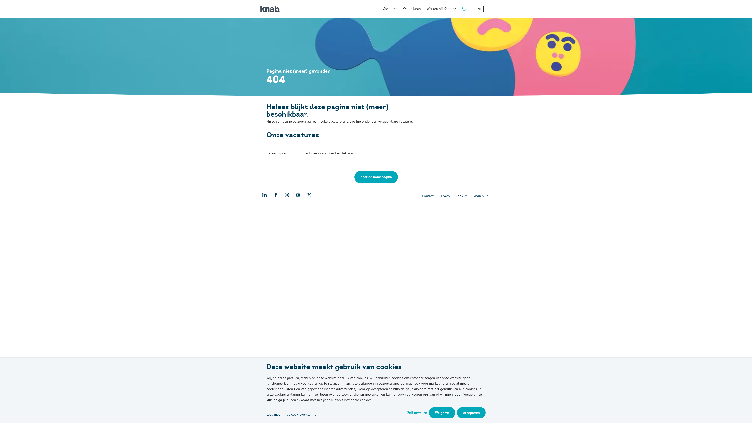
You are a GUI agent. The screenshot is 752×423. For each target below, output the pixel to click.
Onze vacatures (292, 135)
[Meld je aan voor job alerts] (464, 9)
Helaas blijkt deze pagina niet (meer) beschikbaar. (327, 111)
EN (488, 9)
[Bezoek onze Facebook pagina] (276, 196)
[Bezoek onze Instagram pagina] (287, 196)
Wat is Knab (412, 8)
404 (275, 80)
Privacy (444, 196)
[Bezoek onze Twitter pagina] (309, 196)
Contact (428, 196)
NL (479, 9)
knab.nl (479, 196)
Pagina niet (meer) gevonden (298, 71)
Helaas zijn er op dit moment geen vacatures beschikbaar (309, 153)
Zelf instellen (417, 412)
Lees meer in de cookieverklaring (291, 414)
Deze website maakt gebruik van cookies (334, 367)
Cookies (462, 196)
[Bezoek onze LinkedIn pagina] (264, 196)
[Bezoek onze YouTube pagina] (298, 196)
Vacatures (390, 8)
